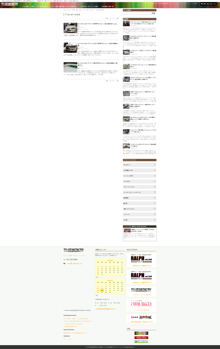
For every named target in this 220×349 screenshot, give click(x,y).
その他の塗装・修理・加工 (107, 6)
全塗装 (32, 6)
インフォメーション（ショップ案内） (189, 3)
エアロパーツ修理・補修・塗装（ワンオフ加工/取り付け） (63, 6)
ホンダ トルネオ (100, 10)
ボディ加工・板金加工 (42, 6)
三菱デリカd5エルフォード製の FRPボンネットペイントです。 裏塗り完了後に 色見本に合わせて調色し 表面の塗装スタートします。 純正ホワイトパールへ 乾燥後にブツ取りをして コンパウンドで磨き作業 (139, 99)
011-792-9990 (71, 259)
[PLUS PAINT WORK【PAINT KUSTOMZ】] (74, 250)
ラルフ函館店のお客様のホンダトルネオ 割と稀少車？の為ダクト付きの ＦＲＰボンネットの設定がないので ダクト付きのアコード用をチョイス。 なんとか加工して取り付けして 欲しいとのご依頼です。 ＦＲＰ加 (90, 72)
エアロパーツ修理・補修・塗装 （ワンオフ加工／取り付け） (80, 10)
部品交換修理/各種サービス (165, 3)
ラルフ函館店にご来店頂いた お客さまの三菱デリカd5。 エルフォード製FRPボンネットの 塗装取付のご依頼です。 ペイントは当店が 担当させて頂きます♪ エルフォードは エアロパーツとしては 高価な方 (139, 112)
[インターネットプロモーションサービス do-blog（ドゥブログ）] (141, 342)
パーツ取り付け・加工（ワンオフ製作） (89, 6)
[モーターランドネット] (141, 338)
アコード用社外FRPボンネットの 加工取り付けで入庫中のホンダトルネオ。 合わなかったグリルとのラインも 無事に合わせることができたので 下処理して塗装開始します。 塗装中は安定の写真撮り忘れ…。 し (91, 33)
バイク (173, 3)
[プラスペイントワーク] (141, 334)
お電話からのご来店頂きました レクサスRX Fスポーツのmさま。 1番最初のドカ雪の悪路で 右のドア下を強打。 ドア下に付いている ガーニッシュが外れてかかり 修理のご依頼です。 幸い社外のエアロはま (139, 125)
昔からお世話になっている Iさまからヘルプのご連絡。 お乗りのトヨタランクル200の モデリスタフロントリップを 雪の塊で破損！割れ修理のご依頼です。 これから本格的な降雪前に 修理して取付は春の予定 (139, 152)
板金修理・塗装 (154, 3)
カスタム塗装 (25, 6)
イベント (178, 3)
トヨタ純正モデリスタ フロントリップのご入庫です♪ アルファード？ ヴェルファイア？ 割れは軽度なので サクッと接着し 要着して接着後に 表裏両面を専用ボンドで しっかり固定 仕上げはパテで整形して (139, 72)
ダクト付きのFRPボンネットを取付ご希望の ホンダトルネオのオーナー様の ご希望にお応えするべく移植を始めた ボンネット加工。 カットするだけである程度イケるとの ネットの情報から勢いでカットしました (91, 53)
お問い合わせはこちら (209, 4)
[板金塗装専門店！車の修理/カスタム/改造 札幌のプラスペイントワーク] (9, 4)
